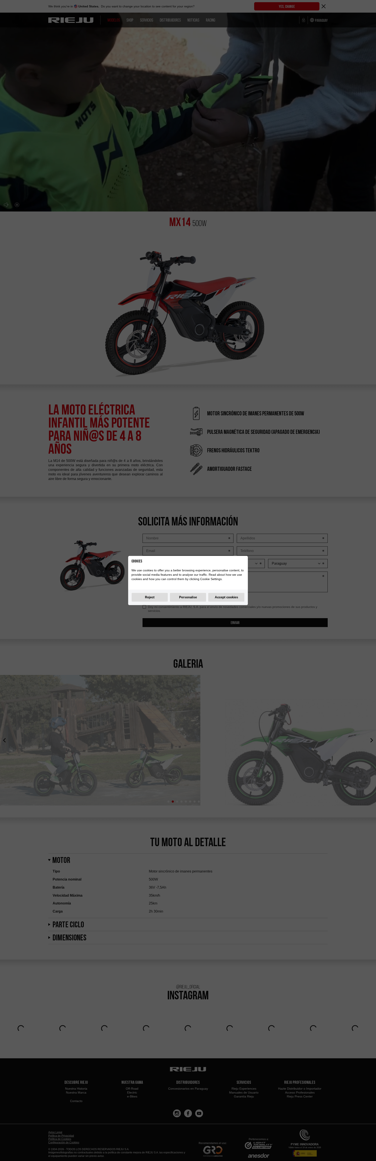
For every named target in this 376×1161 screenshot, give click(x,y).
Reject (149, 597)
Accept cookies (226, 597)
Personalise (188, 597)
